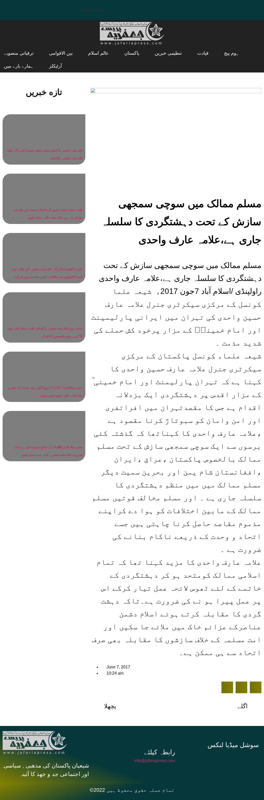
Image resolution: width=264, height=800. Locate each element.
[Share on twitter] (241, 687)
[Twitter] (27, 9)
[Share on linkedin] (255, 687)
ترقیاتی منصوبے (40, 53)
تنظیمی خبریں (164, 53)
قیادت (192, 53)
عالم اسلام (107, 53)
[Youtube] (42, 9)
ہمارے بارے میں (19, 66)
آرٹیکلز (10, 53)
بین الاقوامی (76, 53)
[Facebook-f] (200, 759)
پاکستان (134, 53)
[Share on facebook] (227, 687)
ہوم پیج (214, 53)
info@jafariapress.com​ (154, 760)
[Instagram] (58, 9)
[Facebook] (11, 9)
